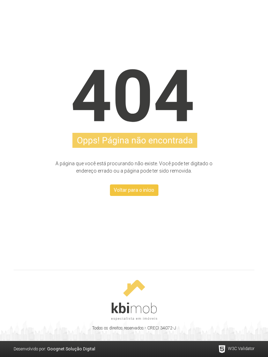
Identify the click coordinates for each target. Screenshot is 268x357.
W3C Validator (241, 348)
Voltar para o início (134, 190)
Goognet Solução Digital (71, 349)
